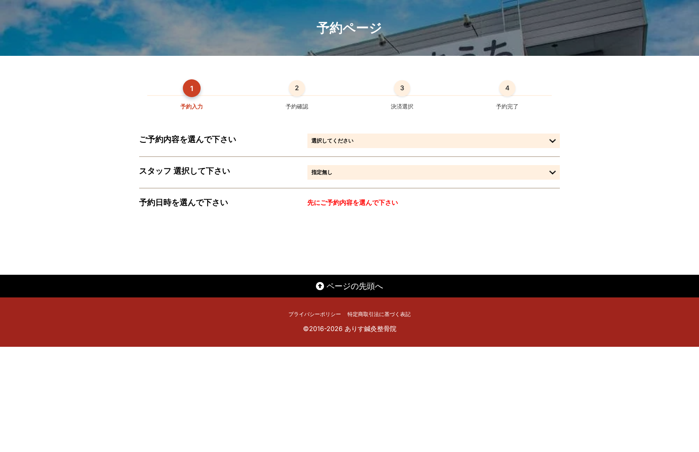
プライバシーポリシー (314, 314)
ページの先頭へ (353, 286)
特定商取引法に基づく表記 (379, 314)
